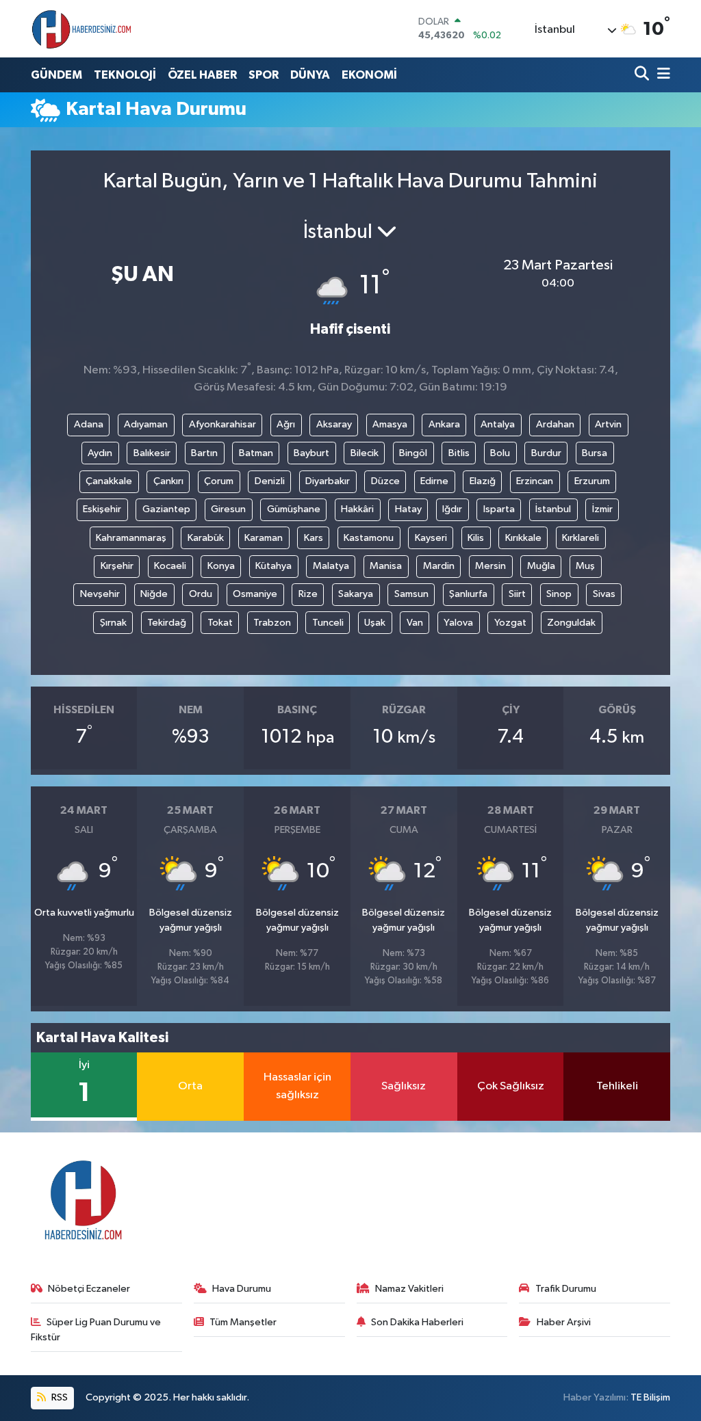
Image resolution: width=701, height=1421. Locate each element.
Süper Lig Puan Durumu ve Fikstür (96, 1329)
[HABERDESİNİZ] (82, 29)
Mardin (439, 566)
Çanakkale (109, 481)
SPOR (263, 75)
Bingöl (413, 453)
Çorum (218, 481)
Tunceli (328, 622)
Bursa (594, 453)
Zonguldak (571, 622)
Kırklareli (580, 538)
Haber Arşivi (564, 1322)
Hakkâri (357, 509)
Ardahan (555, 424)
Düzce (385, 481)
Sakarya (355, 594)
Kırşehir (117, 566)
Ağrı (286, 424)
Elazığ (483, 481)
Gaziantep (166, 509)
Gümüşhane (293, 509)
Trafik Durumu (565, 1289)
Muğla (541, 566)
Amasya (389, 424)
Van (415, 622)
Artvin (608, 424)
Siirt (517, 594)
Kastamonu (369, 538)
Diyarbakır (327, 481)
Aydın (100, 453)
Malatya (331, 566)
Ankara (444, 424)
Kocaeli (170, 566)
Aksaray (334, 424)
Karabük (206, 538)
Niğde (154, 594)
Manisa (386, 566)
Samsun (411, 594)
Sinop (559, 594)
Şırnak (113, 622)
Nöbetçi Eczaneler (89, 1289)
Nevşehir (100, 594)
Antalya (498, 424)
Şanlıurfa (468, 594)
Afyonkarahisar (222, 424)
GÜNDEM (56, 75)
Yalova (458, 622)
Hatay (408, 509)
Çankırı (168, 481)
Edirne (434, 481)
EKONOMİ (369, 75)
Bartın (204, 453)
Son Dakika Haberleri (417, 1322)
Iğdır (452, 509)
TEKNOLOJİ (125, 75)
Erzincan (534, 481)
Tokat (220, 622)
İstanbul (553, 509)
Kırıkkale (523, 538)
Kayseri (431, 538)
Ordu (200, 594)
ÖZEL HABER (202, 75)
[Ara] (643, 75)
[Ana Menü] (661, 75)
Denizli (270, 481)
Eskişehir (102, 509)
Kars (313, 538)
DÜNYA (310, 75)
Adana (88, 424)
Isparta (499, 509)
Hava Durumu (241, 1289)
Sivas (604, 594)
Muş (585, 566)
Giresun (228, 509)
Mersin (490, 566)
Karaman (263, 538)
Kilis (476, 538)
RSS (58, 1397)
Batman (256, 453)
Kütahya (273, 566)
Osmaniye (255, 594)
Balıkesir (151, 453)
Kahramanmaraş (131, 538)
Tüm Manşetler (243, 1322)
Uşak (374, 622)
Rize (308, 594)
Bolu (500, 453)
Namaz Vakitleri (409, 1289)
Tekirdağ (166, 622)
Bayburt (311, 453)
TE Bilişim (650, 1397)
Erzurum (592, 481)
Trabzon (272, 622)
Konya (221, 566)
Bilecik (364, 453)
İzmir (602, 509)
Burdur (546, 453)
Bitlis (459, 453)
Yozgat (510, 622)
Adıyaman (146, 424)
